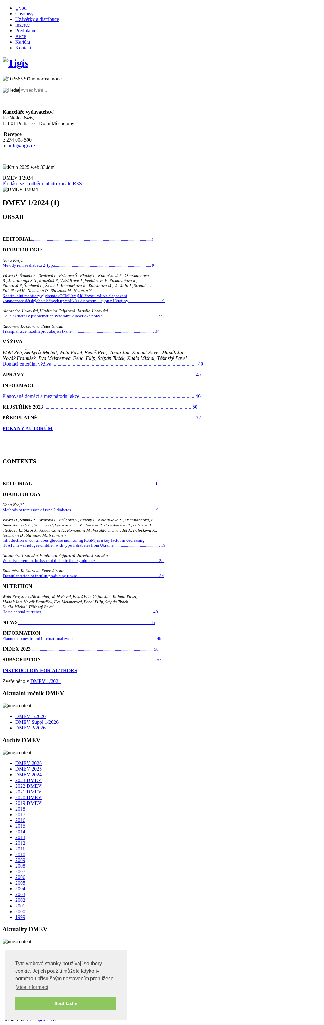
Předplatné (25, 30)
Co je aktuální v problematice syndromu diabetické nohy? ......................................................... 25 (83, 316)
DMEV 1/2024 (45, 681)
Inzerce (22, 25)
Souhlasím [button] (65, 1003)
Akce (20, 36)
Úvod (21, 7)
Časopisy (24, 13)
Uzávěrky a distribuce (37, 19)
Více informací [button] (32, 987)
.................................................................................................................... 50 (120, 407)
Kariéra (22, 42)
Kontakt (23, 47)
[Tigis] (15, 63)
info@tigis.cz (22, 145)
